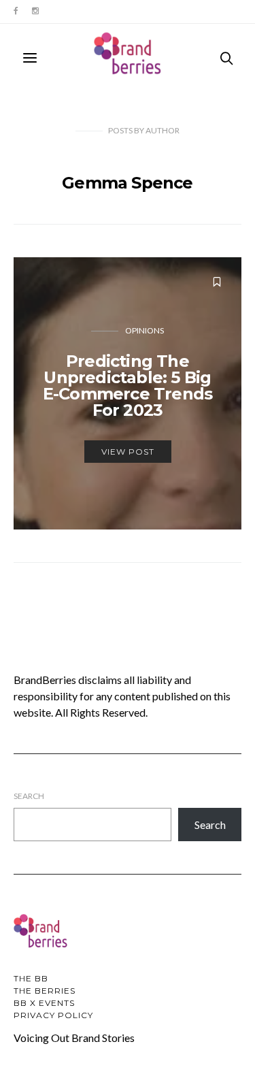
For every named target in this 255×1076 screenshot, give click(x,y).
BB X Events (44, 1003)
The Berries (44, 990)
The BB (31, 978)
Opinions (144, 330)
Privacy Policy (53, 1015)
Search (29, 796)
